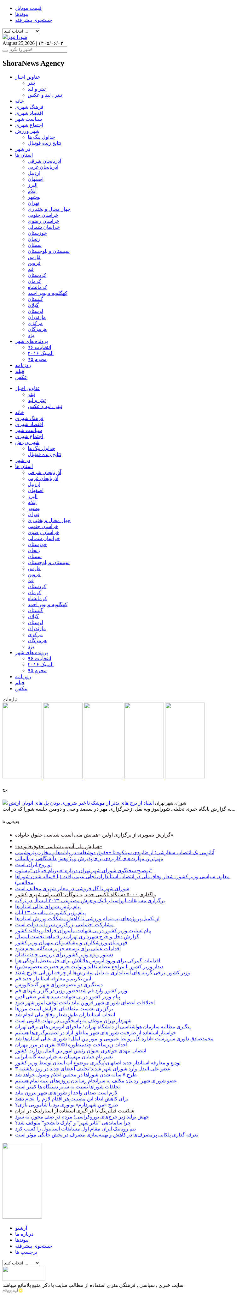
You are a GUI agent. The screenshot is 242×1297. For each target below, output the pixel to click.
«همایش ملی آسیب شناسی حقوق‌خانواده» (58, 846)
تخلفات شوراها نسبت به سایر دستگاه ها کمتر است (67, 1086)
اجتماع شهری (29, 125)
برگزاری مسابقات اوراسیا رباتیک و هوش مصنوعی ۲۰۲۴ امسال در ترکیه (90, 900)
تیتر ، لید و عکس (45, 95)
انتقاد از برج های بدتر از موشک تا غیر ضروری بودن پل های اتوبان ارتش (81, 803)
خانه (19, 101)
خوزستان (37, 233)
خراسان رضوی (43, 221)
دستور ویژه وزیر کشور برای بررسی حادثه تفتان (64, 954)
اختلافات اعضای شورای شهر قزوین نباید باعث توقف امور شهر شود (85, 1002)
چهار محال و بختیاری (49, 209)
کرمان (34, 281)
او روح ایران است (33, 864)
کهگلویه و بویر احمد (47, 293)
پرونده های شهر (31, 341)
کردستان (37, 275)
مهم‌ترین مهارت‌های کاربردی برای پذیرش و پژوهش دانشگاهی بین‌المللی (89, 858)
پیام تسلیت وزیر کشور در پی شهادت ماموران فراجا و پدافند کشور (83, 930)
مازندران (37, 317)
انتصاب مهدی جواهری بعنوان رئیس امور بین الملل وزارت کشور (80, 1050)
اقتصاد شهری (29, 113)
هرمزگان (37, 329)
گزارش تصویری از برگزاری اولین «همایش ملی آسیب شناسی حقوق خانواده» (94, 834)
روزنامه (23, 365)
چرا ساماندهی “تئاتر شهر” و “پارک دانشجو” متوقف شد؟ (73, 1122)
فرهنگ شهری (29, 107)
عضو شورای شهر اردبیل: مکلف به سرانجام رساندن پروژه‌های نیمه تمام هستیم (96, 1080)
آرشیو (21, 1228)
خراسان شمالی (44, 227)
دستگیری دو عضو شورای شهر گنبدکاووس (59, 984)
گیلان (33, 305)
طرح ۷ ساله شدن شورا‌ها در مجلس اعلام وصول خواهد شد (76, 1074)
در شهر (22, 149)
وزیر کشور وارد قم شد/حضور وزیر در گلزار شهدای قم (71, 990)
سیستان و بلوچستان (49, 251)
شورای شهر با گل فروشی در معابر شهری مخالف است (72, 888)
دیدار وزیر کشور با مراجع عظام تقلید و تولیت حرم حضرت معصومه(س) (89, 966)
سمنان (35, 245)
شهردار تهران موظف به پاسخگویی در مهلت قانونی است (73, 1020)
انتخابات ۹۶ (39, 347)
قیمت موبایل (28, 8)
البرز (32, 185)
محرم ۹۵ (37, 359)
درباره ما (24, 1234)
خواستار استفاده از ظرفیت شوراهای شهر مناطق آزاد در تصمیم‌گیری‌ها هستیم (95, 1032)
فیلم (19, 371)
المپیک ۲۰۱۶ (41, 353)
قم (31, 269)
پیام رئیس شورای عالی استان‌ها (48, 906)
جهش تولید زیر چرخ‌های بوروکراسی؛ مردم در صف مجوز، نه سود (82, 1116)
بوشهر (34, 197)
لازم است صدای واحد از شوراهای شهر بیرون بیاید (66, 1092)
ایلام (32, 191)
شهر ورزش (27, 131)
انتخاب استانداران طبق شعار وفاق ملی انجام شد (65, 1014)
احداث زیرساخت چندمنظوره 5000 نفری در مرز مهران (71, 1044)
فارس (34, 257)
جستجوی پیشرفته (33, 20)
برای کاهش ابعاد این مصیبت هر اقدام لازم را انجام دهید (71, 1098)
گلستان (35, 299)
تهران (33, 203)
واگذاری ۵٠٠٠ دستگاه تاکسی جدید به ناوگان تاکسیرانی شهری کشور (85, 894)
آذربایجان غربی (43, 167)
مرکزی (35, 323)
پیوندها (21, 14)
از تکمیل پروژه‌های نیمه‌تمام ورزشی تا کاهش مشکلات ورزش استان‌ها (87, 918)
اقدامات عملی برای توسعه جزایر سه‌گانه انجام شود (68, 948)
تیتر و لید (37, 89)
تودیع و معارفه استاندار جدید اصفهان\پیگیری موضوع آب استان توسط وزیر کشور (98, 1062)
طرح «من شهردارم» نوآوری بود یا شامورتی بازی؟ (66, 1104)
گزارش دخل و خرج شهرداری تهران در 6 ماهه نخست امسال (77, 936)
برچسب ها (26, 1252)
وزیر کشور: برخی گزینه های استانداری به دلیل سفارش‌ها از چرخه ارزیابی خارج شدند (102, 972)
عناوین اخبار (27, 77)
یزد (31, 335)
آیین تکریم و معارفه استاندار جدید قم (53, 978)
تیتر (31, 83)
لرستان (35, 311)
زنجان (34, 239)
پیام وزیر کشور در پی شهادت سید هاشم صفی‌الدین (67, 996)
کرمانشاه (37, 287)
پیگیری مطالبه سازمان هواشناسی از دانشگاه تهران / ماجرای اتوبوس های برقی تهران (103, 1026)
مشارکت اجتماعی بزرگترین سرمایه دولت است (64, 924)
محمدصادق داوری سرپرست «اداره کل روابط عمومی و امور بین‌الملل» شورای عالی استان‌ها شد (114, 1038)
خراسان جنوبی (43, 215)
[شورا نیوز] (15, 37)
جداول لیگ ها (41, 137)
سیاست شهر (28, 119)
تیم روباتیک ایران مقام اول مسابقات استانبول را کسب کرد (75, 1128)
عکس (21, 377)
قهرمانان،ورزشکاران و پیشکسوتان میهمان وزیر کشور (71, 942)
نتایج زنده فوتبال (44, 143)
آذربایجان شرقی (44, 161)
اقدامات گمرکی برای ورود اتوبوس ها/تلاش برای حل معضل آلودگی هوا (87, 960)
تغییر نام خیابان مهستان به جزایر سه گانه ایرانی (64, 1056)
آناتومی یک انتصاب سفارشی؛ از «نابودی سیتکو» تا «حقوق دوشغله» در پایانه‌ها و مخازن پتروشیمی (114, 852)
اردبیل (34, 173)
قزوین (34, 263)
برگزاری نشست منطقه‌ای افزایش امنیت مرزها (64, 1008)
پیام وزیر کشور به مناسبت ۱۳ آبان (50, 912)
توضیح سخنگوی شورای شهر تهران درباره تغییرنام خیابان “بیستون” (83, 870)
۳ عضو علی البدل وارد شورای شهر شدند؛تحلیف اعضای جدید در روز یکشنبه (92, 1068)
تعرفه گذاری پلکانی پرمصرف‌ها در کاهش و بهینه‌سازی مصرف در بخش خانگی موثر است (106, 1134)
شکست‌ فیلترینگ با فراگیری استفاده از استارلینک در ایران (74, 1110)
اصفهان (35, 179)
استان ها (24, 155)
